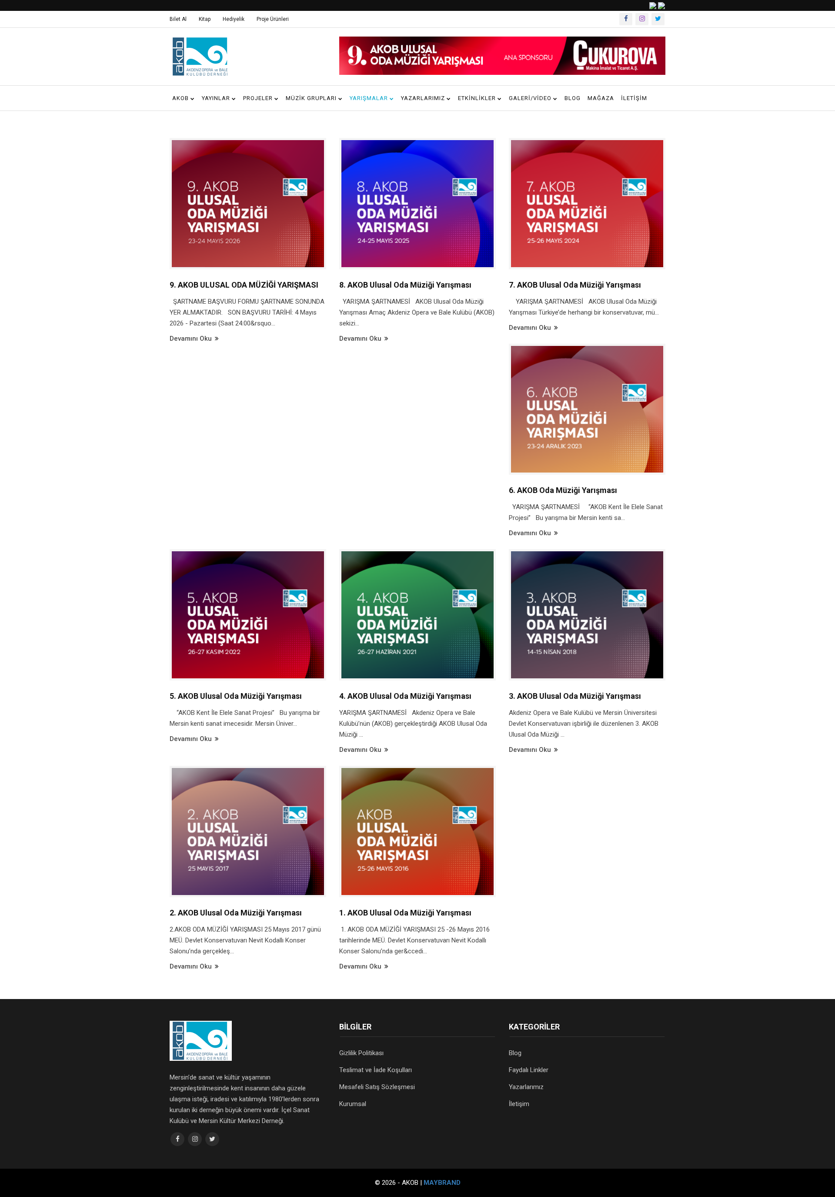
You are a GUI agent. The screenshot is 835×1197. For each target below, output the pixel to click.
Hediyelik (233, 19)
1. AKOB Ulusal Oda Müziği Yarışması (405, 912)
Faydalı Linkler (528, 1070)
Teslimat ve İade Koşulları (375, 1070)
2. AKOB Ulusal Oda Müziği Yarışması (236, 912)
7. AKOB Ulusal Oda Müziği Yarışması (575, 284)
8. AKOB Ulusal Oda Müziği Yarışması (405, 284)
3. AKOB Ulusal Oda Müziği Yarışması (575, 696)
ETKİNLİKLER (478, 98)
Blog (515, 1053)
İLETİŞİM (634, 98)
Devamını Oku (192, 338)
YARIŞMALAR (370, 98)
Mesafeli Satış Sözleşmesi (377, 1087)
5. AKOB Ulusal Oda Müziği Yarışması (236, 696)
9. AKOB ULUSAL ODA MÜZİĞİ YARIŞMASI (244, 284)
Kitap (204, 19)
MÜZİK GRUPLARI (312, 98)
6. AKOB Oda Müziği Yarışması (563, 490)
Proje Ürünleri (273, 19)
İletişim (519, 1104)
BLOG (572, 98)
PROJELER (258, 98)
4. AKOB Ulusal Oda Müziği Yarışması (405, 696)
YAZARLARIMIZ (424, 98)
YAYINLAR (217, 98)
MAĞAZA (601, 98)
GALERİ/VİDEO (531, 98)
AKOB (181, 98)
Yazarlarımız (526, 1087)
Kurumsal (352, 1104)
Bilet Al (178, 19)
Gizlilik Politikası (361, 1053)
